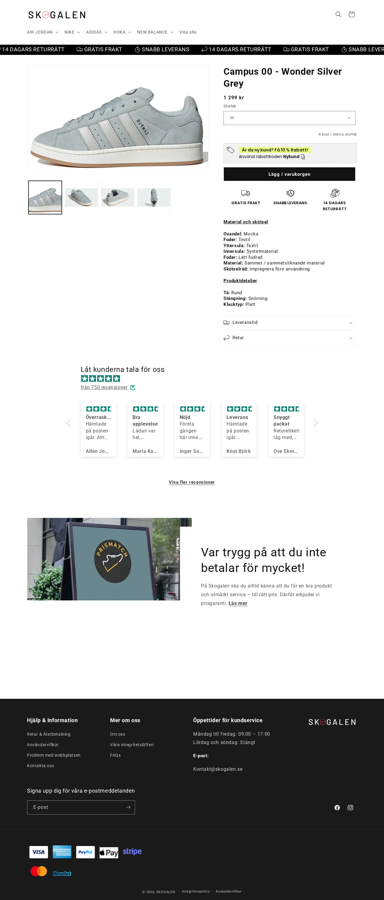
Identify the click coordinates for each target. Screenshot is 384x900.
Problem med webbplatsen (54, 755)
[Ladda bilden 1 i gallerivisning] (45, 197)
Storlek (230, 106)
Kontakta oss (40, 765)
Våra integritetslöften (132, 744)
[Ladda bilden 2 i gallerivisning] (81, 197)
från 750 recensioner (104, 387)
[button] (42, 32)
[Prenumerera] (128, 807)
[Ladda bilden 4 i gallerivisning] (154, 197)
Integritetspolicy (196, 892)
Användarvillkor (43, 744)
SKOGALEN (165, 892)
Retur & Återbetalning (49, 733)
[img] (195, 378)
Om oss (117, 733)
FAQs (115, 755)
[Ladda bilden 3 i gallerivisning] (117, 197)
